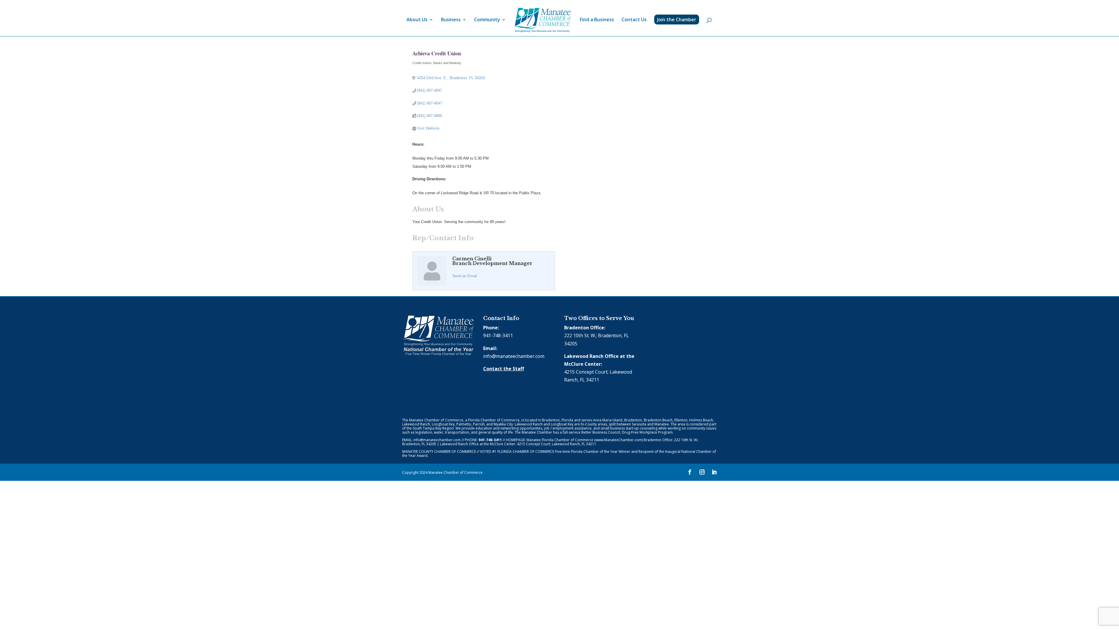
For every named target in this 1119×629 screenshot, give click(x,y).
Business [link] (451, 20)
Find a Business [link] (597, 20)
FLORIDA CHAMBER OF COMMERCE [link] (525, 451)
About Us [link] (417, 20)
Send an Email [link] (464, 276)
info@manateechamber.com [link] (513, 356)
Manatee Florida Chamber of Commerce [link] (560, 439)
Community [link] (487, 20)
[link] (542, 20)
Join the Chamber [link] (676, 19)
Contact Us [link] (634, 20)
